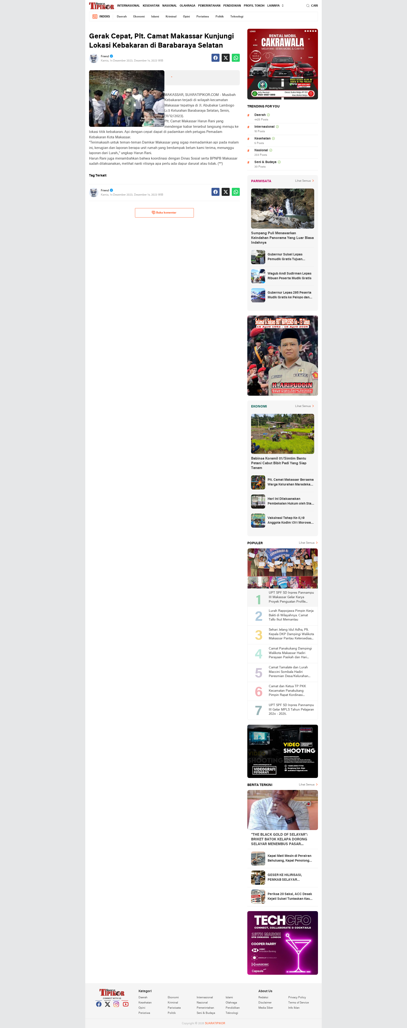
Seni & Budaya (265, 162)
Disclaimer (265, 1002)
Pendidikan (232, 5)
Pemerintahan (209, 5)
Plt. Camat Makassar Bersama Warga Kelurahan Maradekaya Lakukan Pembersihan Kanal (291, 482)
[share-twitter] (226, 58)
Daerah (122, 16)
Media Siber (265, 1008)
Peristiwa (202, 16)
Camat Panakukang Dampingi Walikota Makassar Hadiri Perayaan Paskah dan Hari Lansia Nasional (290, 653)
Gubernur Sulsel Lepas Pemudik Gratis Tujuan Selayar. (285, 257)
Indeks (104, 16)
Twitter (107, 1010)
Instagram (116, 1010)
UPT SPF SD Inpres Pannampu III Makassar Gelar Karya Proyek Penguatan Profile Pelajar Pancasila (291, 597)
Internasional (128, 5)
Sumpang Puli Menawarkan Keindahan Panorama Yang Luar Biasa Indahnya (282, 238)
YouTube (125, 1010)
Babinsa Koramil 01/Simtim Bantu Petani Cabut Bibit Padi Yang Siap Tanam (278, 463)
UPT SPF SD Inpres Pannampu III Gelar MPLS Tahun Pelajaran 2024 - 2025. (291, 709)
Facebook (98, 1010)
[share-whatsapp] (236, 58)
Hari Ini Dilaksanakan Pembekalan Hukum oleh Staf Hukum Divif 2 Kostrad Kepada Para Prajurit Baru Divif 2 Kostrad (291, 501)
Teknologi (236, 16)
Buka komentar (166, 212)
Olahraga (187, 5)
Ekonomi (139, 16)
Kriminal (171, 16)
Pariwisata (174, 1008)
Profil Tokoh (254, 5)
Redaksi (263, 997)
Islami (155, 16)
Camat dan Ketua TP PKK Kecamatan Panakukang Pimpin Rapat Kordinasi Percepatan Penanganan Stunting (287, 691)
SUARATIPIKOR (215, 1023)
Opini (186, 16)
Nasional (169, 5)
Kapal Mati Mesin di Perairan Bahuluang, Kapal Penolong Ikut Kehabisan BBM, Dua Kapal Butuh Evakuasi (289, 858)
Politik (220, 16)
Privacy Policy (297, 997)
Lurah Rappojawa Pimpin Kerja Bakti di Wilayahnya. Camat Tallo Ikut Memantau (291, 615)
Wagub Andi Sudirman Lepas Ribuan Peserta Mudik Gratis (289, 276)
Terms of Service (298, 1002)
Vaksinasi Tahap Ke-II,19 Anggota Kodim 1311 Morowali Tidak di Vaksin (290, 520)
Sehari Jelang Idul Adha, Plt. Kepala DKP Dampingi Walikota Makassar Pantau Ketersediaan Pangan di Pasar (291, 634)
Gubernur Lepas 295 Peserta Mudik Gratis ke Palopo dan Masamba (289, 295)
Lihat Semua (303, 181)
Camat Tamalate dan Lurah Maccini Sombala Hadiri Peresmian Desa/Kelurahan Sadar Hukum (288, 672)
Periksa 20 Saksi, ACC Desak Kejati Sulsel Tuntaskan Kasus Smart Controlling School (290, 896)
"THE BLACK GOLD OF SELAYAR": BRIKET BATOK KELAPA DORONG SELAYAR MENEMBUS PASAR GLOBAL (279, 840)
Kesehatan (151, 5)
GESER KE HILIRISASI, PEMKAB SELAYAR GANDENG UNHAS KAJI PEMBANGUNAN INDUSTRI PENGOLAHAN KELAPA (289, 877)
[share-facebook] (216, 58)
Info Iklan (294, 1008)
